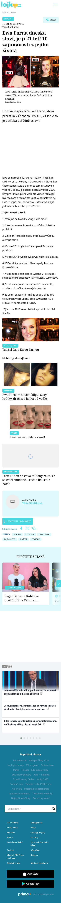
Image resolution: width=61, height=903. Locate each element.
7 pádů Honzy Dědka (23, 779)
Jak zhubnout (19, 760)
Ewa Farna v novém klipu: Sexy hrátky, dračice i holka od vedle (24, 397)
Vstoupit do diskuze (19, 521)
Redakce (34, 855)
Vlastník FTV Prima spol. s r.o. (15, 856)
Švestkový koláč (41, 798)
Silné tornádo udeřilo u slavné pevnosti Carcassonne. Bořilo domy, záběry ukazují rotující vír (30, 723)
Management (36, 822)
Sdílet (49, 21)
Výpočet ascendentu (19, 793)
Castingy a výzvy (37, 832)
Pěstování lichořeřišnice (36, 788)
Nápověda (34, 850)
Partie (16, 770)
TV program (32, 765)
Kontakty (34, 837)
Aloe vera (17, 788)
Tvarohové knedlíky (42, 793)
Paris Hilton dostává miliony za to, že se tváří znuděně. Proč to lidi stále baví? (28, 480)
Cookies (10, 850)
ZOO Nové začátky (21, 774)
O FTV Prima (12, 822)
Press (33, 827)
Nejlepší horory (16, 765)
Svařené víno (16, 784)
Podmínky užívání (14, 842)
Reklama (11, 832)
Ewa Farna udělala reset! (27, 437)
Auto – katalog (41, 774)
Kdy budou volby (39, 770)
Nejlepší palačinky (20, 798)
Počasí (25, 770)
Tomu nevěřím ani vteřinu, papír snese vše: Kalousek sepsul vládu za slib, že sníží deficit (30, 692)
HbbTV (10, 837)
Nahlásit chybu (13, 863)
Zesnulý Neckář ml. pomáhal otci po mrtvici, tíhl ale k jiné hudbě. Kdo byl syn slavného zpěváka (30, 707)
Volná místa (12, 827)
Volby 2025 (42, 779)
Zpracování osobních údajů (39, 844)
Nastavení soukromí (39, 863)
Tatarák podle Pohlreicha (38, 784)
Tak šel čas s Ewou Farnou (20, 349)
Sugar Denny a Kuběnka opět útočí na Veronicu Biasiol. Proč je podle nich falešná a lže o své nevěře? (23, 598)
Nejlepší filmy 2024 (39, 760)
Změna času (47, 765)
